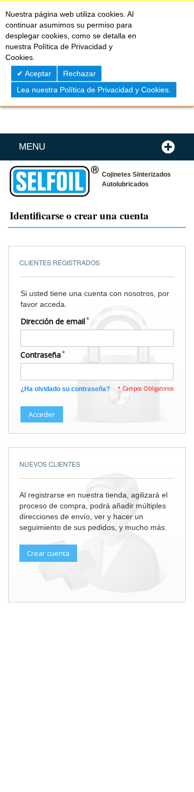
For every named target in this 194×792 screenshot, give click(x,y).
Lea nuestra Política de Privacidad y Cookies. (94, 89)
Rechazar (79, 73)
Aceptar (37, 73)
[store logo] (53, 181)
